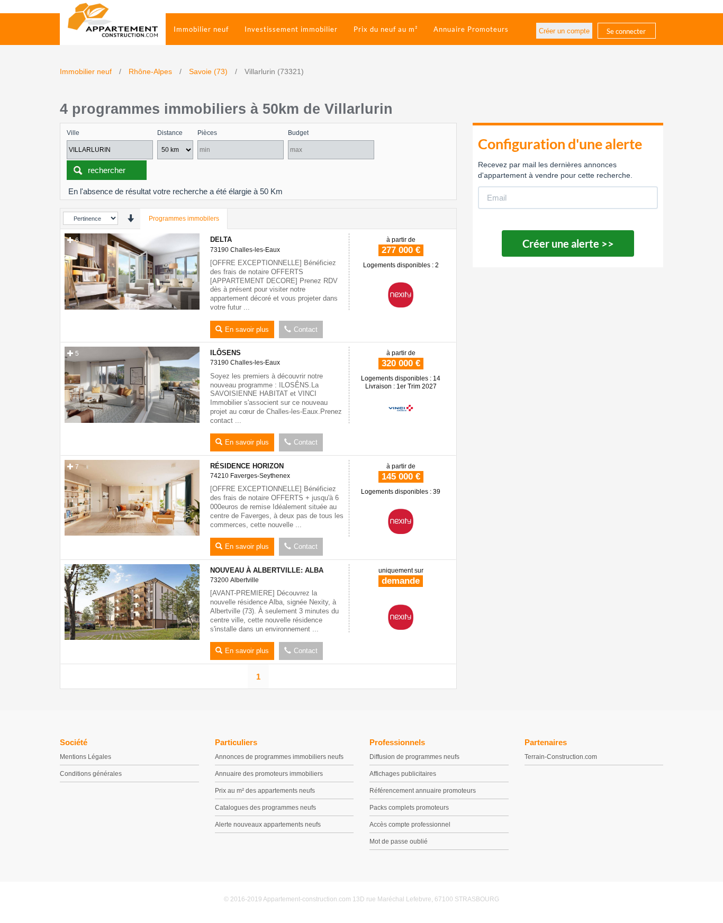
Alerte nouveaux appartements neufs (268, 824)
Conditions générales (91, 773)
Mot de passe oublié (398, 841)
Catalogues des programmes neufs (265, 807)
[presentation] (130, 218)
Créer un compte (564, 31)
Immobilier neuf (201, 29)
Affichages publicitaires (402, 773)
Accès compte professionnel (409, 824)
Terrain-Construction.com (561, 757)
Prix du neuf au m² (386, 29)
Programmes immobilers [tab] (184, 218)
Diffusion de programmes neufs (414, 757)
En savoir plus (247, 329)
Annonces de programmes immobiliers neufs (279, 757)
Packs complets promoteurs (409, 807)
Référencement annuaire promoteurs (422, 790)
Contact (306, 329)
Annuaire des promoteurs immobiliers (269, 773)
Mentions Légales (85, 757)
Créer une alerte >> (568, 243)
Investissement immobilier (291, 29)
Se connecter (626, 31)
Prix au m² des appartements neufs (265, 790)
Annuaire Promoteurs (471, 29)
